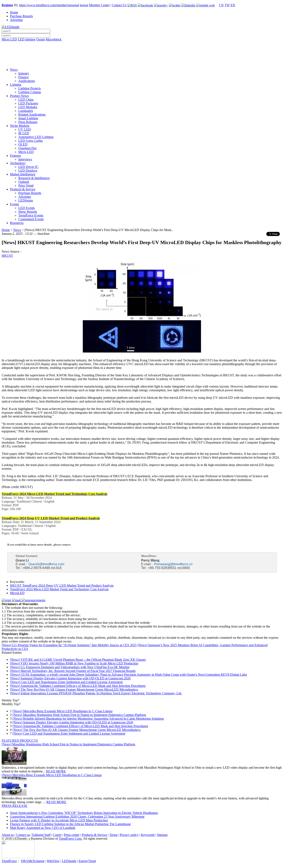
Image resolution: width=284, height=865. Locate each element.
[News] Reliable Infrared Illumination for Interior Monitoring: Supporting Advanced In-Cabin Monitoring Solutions (88, 718)
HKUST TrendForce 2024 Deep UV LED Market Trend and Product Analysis (62, 585)
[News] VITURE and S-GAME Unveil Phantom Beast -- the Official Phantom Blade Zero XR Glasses (78, 659)
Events (14, 204)
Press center (71, 835)
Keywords (148, 835)
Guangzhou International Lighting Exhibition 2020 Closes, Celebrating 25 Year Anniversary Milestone (77, 816)
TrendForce (9, 861)
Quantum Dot (27, 148)
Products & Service (22, 189)
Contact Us (119, 5)
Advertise (16, 20)
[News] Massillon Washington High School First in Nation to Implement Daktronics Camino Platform (79, 715)
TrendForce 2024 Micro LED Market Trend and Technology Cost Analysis (59, 589)
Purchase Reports (21, 16)
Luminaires (25, 111)
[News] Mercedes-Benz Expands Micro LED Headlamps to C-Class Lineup (62, 711)
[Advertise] (142, 50)
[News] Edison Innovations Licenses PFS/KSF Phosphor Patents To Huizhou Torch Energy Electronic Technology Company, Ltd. (96, 693)
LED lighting (26, 39)
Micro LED (9, 39)
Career (57, 835)
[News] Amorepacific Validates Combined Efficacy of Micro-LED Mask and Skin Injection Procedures (78, 686)
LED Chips (25, 99)
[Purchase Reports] (142, 44)
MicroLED (17, 593)
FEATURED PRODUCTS (20, 740)
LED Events (26, 208)
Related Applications (32, 114)
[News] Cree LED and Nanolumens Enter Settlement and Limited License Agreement (66, 682)
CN (221, 5)
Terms (113, 835)
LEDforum (25, 200)
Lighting (15, 84)
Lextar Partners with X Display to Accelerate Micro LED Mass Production (59, 820)
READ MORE (56, 771)
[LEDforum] (142, 62)
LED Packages (28, 103)
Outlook (23, 182)
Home (14, 12)
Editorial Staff (41, 835)
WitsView (53, 861)
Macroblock (54, 39)
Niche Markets (19, 125)
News (14, 69)
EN (233, 5)
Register (7, 5)
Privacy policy (129, 835)
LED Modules (27, 107)
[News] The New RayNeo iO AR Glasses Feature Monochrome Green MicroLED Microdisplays (74, 689)
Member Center (99, 5)
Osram (40, 39)
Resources (16, 223)
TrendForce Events (30, 215)
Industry (23, 73)
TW (227, 5)
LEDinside (69, 861)
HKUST (7, 255)
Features (15, 155)
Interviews (25, 159)
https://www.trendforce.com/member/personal (49, 5)
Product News (19, 96)
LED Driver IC (28, 167)
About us (8, 835)
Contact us (23, 835)
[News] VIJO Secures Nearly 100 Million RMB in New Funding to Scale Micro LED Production (74, 663)
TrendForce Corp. (70, 838)
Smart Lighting (28, 118)
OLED (22, 144)
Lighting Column (29, 92)
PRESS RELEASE (14, 805)
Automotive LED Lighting (35, 137)
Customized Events (31, 219)
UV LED (24, 129)
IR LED (23, 133)
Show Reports (27, 211)
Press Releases (27, 122)
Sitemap (162, 835)
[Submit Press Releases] (142, 56)
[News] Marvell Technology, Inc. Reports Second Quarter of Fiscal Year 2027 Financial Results (73, 671)
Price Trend (25, 185)
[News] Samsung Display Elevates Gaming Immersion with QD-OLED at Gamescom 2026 (70, 678)
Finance (23, 77)
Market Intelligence (22, 174)
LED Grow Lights (30, 140)
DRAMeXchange (32, 861)
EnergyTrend (87, 861)
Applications (26, 81)
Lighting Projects (29, 88)
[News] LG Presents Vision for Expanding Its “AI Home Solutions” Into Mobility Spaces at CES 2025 (69, 645)
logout (84, 5)
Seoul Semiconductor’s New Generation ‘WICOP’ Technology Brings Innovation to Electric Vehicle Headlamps (84, 813)
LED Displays (27, 170)
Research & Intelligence (34, 178)
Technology (18, 163)
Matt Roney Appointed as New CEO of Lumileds (42, 828)
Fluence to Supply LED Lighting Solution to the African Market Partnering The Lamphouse (70, 824)
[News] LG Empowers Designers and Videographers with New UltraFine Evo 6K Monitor (70, 667)
